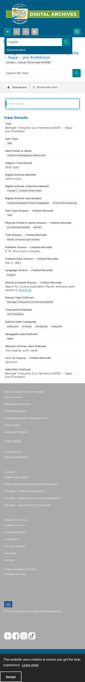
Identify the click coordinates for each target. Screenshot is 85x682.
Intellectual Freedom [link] (15, 432)
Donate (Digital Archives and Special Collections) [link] (30, 484)
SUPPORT (9, 472)
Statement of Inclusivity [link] (17, 404)
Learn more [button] (30, 665)
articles (37, 227)
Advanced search (16, 49)
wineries (27, 326)
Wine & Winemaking (65, 203)
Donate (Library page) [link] (16, 477)
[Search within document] (76, 73)
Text (9, 143)
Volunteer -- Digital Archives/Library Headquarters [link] (32, 498)
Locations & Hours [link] (14, 525)
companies (41, 326)
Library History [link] (12, 425)
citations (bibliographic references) (26, 155)
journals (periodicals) (18, 227)
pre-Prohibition (15, 314)
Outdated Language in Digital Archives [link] (25, 418)
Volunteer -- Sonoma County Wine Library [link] (27, 505)
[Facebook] (15, 635)
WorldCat (25, 290)
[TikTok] (31, 635)
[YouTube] (7, 635)
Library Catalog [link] (12, 441)
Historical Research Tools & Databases (28, 203)
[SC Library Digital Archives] (42, 14)
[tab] (42, 104)
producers (13, 326)
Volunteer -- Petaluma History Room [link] (24, 491)
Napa (10, 338)
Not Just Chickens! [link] (14, 546)
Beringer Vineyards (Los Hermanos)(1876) (30, 302)
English (11, 274)
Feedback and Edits (15, 574)
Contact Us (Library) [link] (15, 532)
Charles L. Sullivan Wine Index (24, 190)
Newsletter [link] (10, 553)
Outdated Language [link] (15, 411)
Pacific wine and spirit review (23, 239)
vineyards (56, 326)
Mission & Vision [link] (13, 397)
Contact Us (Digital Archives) (19, 569)
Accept (11, 676)
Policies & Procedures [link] (16, 457)
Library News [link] (11, 539)
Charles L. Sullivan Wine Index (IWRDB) (28, 62)
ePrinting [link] (9, 560)
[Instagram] (23, 635)
